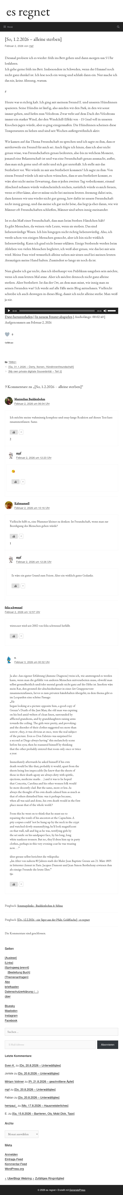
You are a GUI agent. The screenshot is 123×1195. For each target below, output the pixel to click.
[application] (61, 311)
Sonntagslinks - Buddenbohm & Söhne (40, 905)
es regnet (28, 10)
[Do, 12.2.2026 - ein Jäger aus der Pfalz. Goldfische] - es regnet (53, 920)
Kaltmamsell (21, 503)
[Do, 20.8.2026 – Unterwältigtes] (40, 1065)
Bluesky (10, 1006)
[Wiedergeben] (9, 310)
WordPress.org (14, 1168)
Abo (7, 982)
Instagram (11, 1015)
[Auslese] (11, 957)
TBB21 (12, 362)
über (8, 996)
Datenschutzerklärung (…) (21, 991)
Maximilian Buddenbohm (29, 399)
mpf (18, 453)
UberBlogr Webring (19, 1178)
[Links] (9, 962)
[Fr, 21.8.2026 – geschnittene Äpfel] (51, 1081)
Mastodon (11, 1010)
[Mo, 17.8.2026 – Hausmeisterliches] (45, 1105)
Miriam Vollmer (14, 1081)
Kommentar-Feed (16, 1164)
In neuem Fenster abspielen (53, 316)
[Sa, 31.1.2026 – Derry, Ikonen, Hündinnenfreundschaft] (41, 367)
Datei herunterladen (19, 316)
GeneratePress (77, 1189)
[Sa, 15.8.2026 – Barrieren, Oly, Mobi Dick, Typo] (43, 1113)
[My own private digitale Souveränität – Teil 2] (35, 371)
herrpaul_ (11, 1105)
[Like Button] (7, 334)
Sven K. (10, 1065)
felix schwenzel (13, 607)
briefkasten (12, 987)
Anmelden (11, 1154)
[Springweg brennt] (17, 967)
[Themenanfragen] (16, 977)
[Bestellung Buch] (19, 972)
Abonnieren (107, 1044)
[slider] (112, 310)
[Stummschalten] (105, 310)
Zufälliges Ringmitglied (49, 1178)
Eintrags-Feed (14, 1159)
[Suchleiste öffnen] (118, 27)
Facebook (11, 1020)
